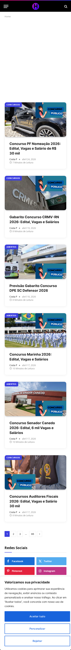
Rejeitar (37, 640)
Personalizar (37, 628)
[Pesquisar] (65, 6)
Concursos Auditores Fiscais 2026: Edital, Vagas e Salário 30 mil (33, 501)
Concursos (13, 104)
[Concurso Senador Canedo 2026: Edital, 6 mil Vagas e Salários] (35, 399)
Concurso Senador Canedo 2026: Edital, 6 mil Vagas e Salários (32, 428)
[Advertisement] (35, 59)
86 (32, 533)
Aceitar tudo (37, 616)
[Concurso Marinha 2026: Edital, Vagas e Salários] (35, 330)
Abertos (11, 246)
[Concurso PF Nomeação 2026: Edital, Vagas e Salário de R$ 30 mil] (35, 119)
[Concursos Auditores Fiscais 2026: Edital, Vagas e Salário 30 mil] (35, 472)
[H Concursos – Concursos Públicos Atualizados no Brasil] (35, 6)
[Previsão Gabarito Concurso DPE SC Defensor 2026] (35, 262)
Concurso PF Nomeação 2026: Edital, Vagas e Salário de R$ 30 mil (35, 148)
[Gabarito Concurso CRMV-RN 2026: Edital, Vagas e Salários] (35, 193)
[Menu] (6, 6)
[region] (35, 613)
